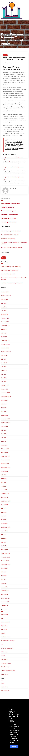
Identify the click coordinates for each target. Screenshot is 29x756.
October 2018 (5, 464)
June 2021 (3, 378)
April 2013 (3, 546)
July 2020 (3, 404)
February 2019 (5, 449)
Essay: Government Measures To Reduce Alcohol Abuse (14, 58)
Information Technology (8, 641)
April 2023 (4, 337)
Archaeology (4, 614)
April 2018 (3, 486)
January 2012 (4, 594)
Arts (2, 618)
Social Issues (16, 62)
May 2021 (3, 381)
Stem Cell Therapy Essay (8, 238)
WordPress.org (5, 691)
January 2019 (4, 452)
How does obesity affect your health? (11, 247)
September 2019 (5, 423)
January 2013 (4, 549)
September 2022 (6, 352)
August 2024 (4, 299)
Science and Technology (8, 670)
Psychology (4, 659)
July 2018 (3, 475)
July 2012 (3, 572)
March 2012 (4, 587)
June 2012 (3, 576)
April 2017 (3, 520)
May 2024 (4, 311)
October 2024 (5, 292)
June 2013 (3, 538)
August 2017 (4, 505)
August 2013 (4, 531)
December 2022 (5, 340)
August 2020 (4, 400)
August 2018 (4, 471)
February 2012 (5, 591)
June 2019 (3, 434)
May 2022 (3, 367)
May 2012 (3, 579)
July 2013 (3, 535)
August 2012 (4, 568)
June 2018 (4, 479)
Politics (3, 655)
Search (3, 257)
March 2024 (4, 314)
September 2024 (6, 296)
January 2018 (4, 497)
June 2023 (4, 329)
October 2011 (4, 605)
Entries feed (4, 687)
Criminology (4, 626)
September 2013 (5, 527)
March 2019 (4, 445)
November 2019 (5, 419)
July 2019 (3, 430)
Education (4, 629)
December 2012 (5, 553)
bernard (14, 188)
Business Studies (5, 622)
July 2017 (3, 508)
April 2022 (4, 370)
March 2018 (4, 490)
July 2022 (3, 359)
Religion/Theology (6, 663)
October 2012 (5, 561)
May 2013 (3, 542)
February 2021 (5, 385)
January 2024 (5, 322)
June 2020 (4, 408)
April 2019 (3, 441)
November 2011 (5, 602)
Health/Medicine (5, 637)
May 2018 (3, 482)
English (3, 633)
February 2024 (5, 318)
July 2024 (3, 303)
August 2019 (4, 426)
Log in (2, 683)
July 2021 (3, 374)
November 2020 (5, 393)
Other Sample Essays (7, 648)
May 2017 (3, 516)
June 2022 (4, 363)
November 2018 (5, 460)
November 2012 (5, 557)
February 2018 (5, 493)
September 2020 (6, 396)
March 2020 (4, 415)
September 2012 (5, 564)
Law (2, 644)
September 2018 (5, 467)
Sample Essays (8, 62)
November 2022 (5, 344)
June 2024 (4, 307)
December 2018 (5, 456)
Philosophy (4, 652)
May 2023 (3, 333)
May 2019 (3, 437)
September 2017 (5, 501)
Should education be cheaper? (9, 235)
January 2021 (4, 389)
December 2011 (5, 598)
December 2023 (5, 325)
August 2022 (4, 355)
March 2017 (4, 523)
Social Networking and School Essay (11, 231)
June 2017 (4, 512)
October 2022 (5, 348)
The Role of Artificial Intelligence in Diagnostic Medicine (14, 243)
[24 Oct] (14, 53)
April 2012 (3, 583)
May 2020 (3, 411)
